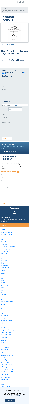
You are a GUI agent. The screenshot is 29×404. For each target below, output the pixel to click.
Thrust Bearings (4, 265)
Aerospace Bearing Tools (6, 232)
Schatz (2, 297)
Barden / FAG (4, 316)
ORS (2, 313)
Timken (2, 290)
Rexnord (3, 296)
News (2, 381)
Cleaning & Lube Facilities (7, 355)
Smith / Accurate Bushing (7, 301)
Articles (2, 382)
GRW (2, 308)
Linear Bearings (4, 244)
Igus (2, 311)
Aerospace (3, 340)
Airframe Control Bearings (7, 234)
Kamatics (3, 280)
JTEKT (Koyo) (4, 277)
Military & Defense (5, 347)
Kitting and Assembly (6, 367)
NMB (2, 275)
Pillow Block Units (6, 8)
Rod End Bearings (5, 255)
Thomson (3, 327)
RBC (2, 278)
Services (3, 352)
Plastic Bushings (4, 253)
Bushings (3, 239)
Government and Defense (7, 371)
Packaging (3, 359)
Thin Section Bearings (6, 263)
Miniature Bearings (5, 248)
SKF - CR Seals (4, 315)
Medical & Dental (5, 344)
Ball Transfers (4, 237)
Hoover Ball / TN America (7, 320)
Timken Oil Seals (4, 310)
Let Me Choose (22, 401)
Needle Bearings (4, 251)
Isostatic (3, 289)
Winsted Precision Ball (6, 332)
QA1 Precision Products (6, 334)
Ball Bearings (4, 236)
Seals (2, 258)
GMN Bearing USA (5, 273)
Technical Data (4, 379)
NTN (2, 325)
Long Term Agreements (6, 364)
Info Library (4, 374)
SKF (2, 292)
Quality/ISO (3, 357)
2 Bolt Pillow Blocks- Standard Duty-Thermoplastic (14, 10)
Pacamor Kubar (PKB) (6, 329)
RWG (2, 322)
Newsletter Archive (5, 386)
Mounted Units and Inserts (6, 6)
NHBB (2, 283)
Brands (3, 270)
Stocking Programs (5, 362)
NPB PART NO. (10, 105)
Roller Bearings (4, 256)
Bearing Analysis (4, 360)
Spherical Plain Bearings (6, 262)
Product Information (5, 377)
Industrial (3, 342)
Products (3, 229)
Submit (4, 138)
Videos (2, 384)
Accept (10, 400)
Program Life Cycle (5, 366)
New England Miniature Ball (7, 330)
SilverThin (3, 287)
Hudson (2, 299)
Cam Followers (4, 241)
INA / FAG (3, 282)
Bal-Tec (2, 323)
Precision (3, 345)
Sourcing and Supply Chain (7, 369)
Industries (4, 337)
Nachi (2, 303)
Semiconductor (4, 349)
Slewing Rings (4, 260)
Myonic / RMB (4, 294)
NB (1, 306)
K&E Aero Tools (4, 285)
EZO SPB (3, 304)
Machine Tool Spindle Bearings (8, 246)
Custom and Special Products (8, 242)
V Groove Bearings (5, 267)
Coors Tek (3, 318)
